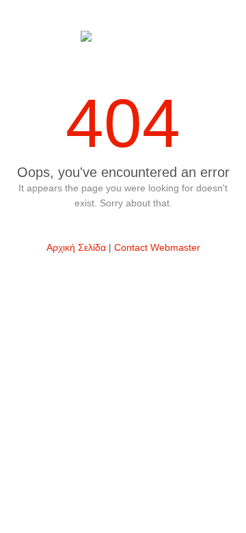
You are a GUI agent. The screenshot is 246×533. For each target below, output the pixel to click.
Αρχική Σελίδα (76, 247)
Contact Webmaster (157, 247)
